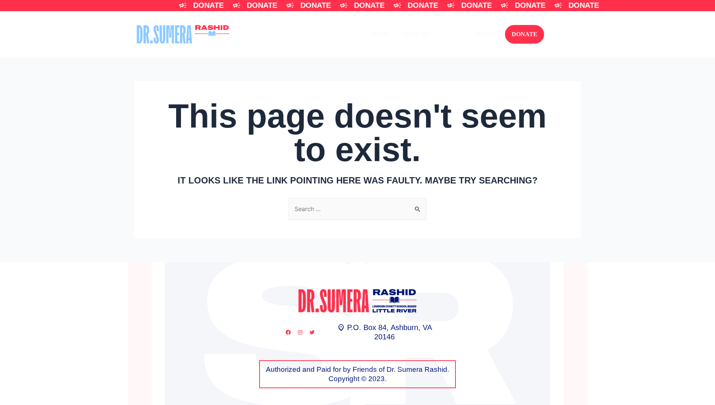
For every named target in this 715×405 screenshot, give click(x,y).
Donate (524, 34)
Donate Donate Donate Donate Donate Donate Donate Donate (382, 5)
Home (380, 34)
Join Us (487, 34)
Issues (453, 34)
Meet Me (416, 34)
